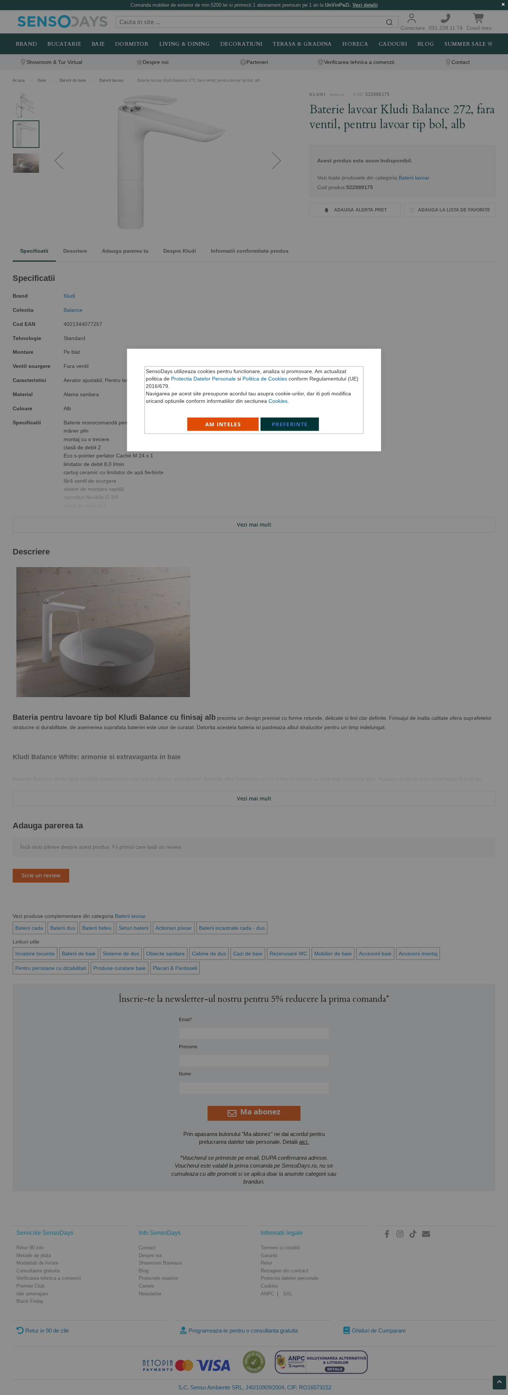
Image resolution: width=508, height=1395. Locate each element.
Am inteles (223, 424)
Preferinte (290, 424)
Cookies (278, 401)
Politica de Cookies (264, 379)
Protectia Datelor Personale (203, 379)
